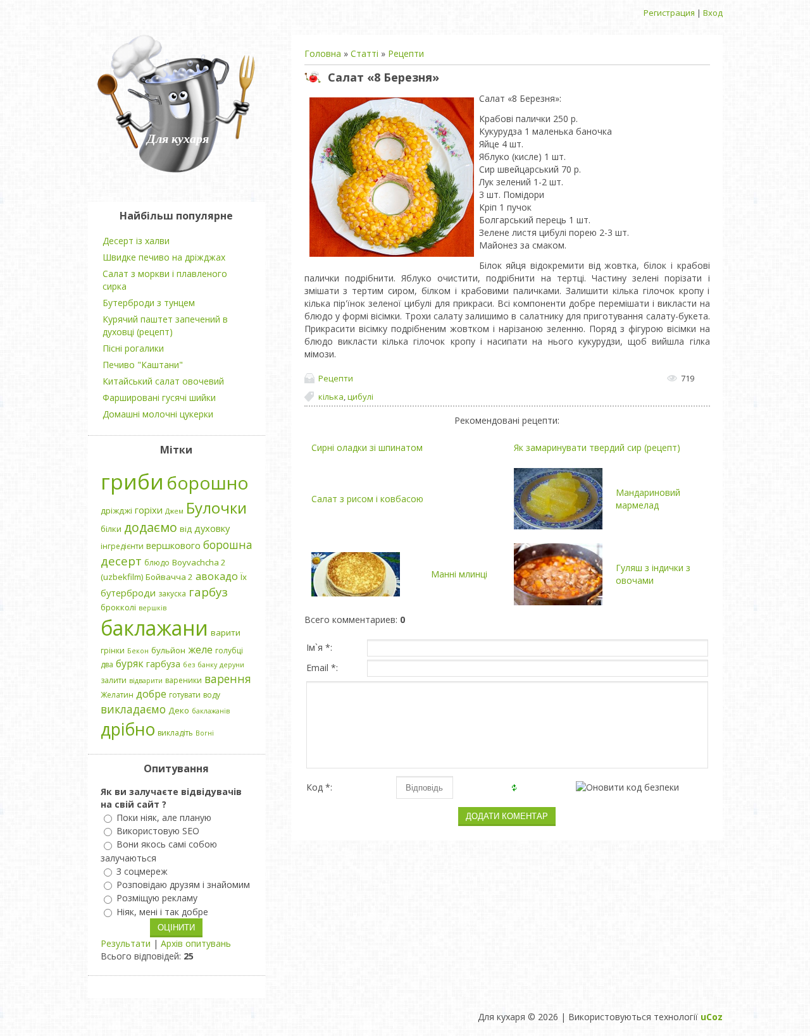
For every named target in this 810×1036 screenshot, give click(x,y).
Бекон (138, 650)
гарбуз (208, 592)
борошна (227, 544)
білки (111, 528)
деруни (232, 664)
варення (227, 678)
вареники (183, 680)
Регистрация (669, 12)
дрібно (128, 729)
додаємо (150, 527)
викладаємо (133, 709)
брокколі (118, 607)
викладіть (175, 732)
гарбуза (163, 663)
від (186, 528)
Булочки (216, 507)
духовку (212, 528)
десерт (121, 561)
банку (207, 664)
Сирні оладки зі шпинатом (367, 447)
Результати (126, 943)
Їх (243, 577)
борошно (207, 483)
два (107, 664)
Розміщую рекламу (156, 898)
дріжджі (116, 510)
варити (225, 632)
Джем (174, 511)
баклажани (154, 627)
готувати (185, 694)
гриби (132, 481)
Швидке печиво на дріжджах (164, 257)
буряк (130, 663)
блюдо (157, 562)
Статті (364, 53)
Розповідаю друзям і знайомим (183, 885)
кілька (331, 396)
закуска (172, 593)
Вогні (205, 733)
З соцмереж (142, 871)
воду (211, 694)
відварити (146, 680)
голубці (229, 650)
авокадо (217, 576)
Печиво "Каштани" (143, 365)
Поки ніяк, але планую (163, 817)
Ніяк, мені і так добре (162, 912)
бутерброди (128, 592)
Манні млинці (459, 574)
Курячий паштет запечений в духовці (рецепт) (165, 325)
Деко (178, 710)
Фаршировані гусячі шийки (159, 398)
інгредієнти (122, 546)
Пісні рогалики (133, 348)
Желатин (117, 694)
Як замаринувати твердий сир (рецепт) (597, 447)
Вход (713, 12)
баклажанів (211, 710)
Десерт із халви (136, 241)
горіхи (149, 509)
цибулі (360, 396)
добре (151, 694)
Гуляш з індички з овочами (653, 574)
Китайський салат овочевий (163, 381)
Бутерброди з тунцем (149, 303)
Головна (322, 53)
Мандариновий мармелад (648, 498)
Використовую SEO (157, 831)
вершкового (173, 545)
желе (200, 650)
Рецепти (406, 53)
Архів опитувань (196, 943)
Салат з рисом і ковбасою (367, 499)
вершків (152, 607)
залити (114, 680)
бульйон (168, 650)
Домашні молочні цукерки (158, 414)
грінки (113, 650)
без (189, 664)
